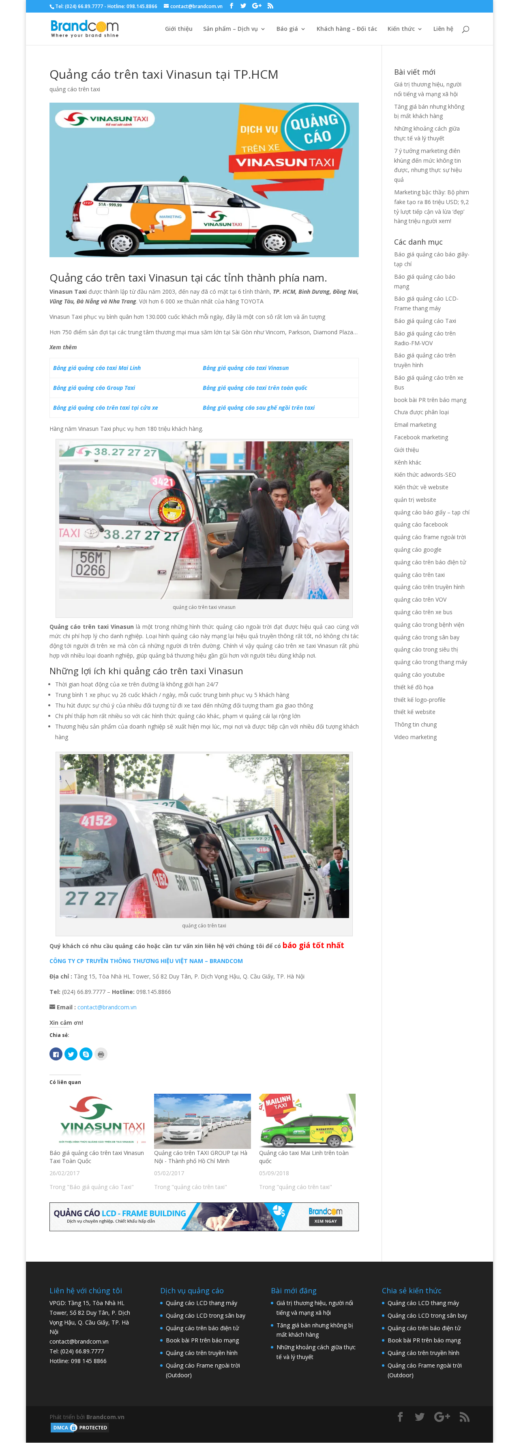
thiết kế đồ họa (413, 687)
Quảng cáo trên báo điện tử (202, 1328)
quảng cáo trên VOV (420, 599)
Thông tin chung (415, 724)
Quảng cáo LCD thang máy (201, 1303)
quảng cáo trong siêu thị (426, 649)
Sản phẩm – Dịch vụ (230, 29)
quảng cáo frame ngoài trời (430, 537)
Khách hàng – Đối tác (347, 29)
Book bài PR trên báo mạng (202, 1340)
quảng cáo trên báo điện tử (430, 562)
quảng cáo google (418, 549)
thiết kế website (414, 712)
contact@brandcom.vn (107, 1007)
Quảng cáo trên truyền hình (202, 1353)
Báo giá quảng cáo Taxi (425, 321)
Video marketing (415, 737)
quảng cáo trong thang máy (430, 662)
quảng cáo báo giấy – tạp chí (432, 512)
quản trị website (415, 499)
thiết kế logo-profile (420, 699)
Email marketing (415, 424)
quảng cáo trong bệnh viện (429, 624)
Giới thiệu (179, 29)
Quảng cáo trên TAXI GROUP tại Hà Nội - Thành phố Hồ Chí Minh (200, 1157)
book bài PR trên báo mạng (430, 400)
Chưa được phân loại (421, 412)
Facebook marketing (421, 437)
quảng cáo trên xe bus (423, 612)
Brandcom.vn (105, 1417)
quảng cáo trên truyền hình (429, 587)
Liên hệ (443, 29)
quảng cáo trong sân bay (426, 637)
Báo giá (287, 29)
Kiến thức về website (421, 487)
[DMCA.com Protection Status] (79, 1431)
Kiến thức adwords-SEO (425, 474)
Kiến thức (401, 29)
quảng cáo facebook (421, 524)
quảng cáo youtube (419, 674)
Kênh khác (407, 462)
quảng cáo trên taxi (74, 89)
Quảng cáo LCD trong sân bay (205, 1315)
